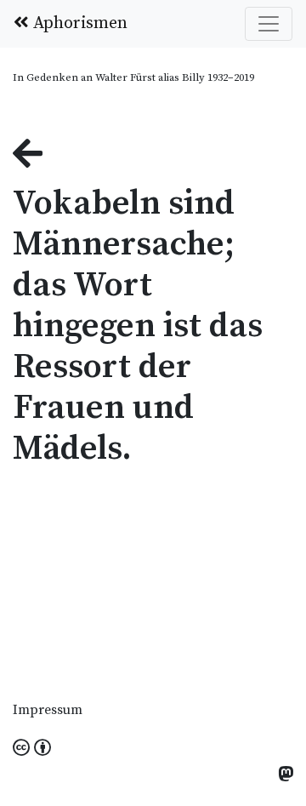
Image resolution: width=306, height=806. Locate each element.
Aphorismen (78, 23)
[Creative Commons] (32, 749)
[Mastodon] (285, 776)
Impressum (47, 709)
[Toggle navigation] (268, 24)
